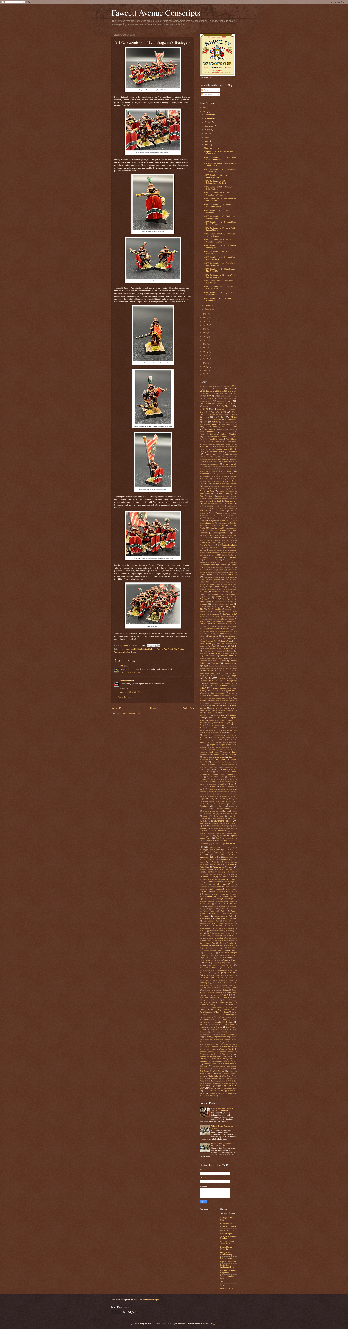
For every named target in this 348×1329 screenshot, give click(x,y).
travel (202, 1024)
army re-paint (216, 466)
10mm (225, 398)
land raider (213, 752)
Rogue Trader (209, 911)
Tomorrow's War (208, 1019)
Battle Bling (222, 479)
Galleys (227, 653)
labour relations (224, 749)
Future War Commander (228, 648)
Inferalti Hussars (219, 723)
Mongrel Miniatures (218, 806)
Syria (227, 992)
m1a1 (229, 777)
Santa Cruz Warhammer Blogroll (146, 1300)
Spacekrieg (215, 968)
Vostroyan (205, 1046)
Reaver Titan (212, 896)
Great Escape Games (220, 673)
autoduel (226, 474)
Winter (230, 1081)
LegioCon (233, 757)
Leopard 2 (203, 764)
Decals (232, 577)
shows (214, 945)
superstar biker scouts (215, 992)
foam (235, 629)
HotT (210, 708)
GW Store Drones (215, 691)
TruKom (224, 1024)
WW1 (231, 1086)
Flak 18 (223, 626)
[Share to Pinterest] (158, 645)
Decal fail (224, 577)
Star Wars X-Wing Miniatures (227, 978)
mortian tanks (231, 808)
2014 (205, 352)
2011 (205, 363)
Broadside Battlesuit (213, 516)
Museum (225, 811)
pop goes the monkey (228, 872)
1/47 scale (205, 393)
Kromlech (211, 749)
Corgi (224, 560)
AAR (235, 427)
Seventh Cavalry (226, 943)
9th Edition (213, 427)
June (207, 137)
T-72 (219, 997)
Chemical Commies (219, 538)
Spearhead (222, 970)
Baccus (234, 474)
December (209, 115)
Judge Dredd (232, 732)
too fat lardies (223, 1019)
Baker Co (216, 476)
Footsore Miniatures (221, 631)
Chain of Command (215, 528)
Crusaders (222, 565)
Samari (202, 926)
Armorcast (206, 466)
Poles (210, 869)
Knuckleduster (204, 747)
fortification (219, 639)
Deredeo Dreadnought (220, 582)
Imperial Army (205, 715)
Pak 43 (209, 850)
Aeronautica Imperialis (218, 436)
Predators (206, 879)
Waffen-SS (215, 1046)
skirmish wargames (209, 953)
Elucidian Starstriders (220, 601)
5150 (201, 424)
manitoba (231, 786)
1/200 (231, 388)
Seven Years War (207, 943)
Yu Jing (203, 1093)
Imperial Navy (213, 720)
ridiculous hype (232, 906)
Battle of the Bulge (222, 481)
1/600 (209, 396)
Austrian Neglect (225, 471)
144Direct (220, 401)
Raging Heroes (229, 886)
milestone (225, 796)
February (208, 305)
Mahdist (213, 786)
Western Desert (206, 1073)
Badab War (206, 476)
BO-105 (209, 506)
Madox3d (231, 781)
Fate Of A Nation (215, 624)
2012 (205, 359)
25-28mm (226, 406)
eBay (232, 597)
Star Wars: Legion (208, 980)
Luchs (211, 772)
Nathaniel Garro (225, 813)
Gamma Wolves (217, 658)
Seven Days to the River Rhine (223, 940)
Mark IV (231, 789)
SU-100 (210, 990)
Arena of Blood (229, 461)
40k (222, 417)
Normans (222, 823)
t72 (208, 1000)
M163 (222, 777)
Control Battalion (228, 555)
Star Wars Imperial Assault (226, 975)
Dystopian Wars (215, 594)
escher (227, 609)
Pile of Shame (215, 864)
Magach (202, 784)
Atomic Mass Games (227, 469)
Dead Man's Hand (218, 574)
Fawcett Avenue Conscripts (155, 12)
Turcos (211, 1027)
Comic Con (212, 550)
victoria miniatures (207, 1044)
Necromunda (218, 816)
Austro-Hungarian (215, 474)
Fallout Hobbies (228, 619)
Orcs (217, 838)
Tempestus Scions (207, 1005)
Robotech (215, 909)
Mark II (222, 789)
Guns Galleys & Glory (227, 683)
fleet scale (226, 629)
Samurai (209, 926)
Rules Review (205, 918)
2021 (205, 325)
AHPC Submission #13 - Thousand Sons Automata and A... (220, 258)
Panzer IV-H (208, 852)
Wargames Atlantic (226, 1049)
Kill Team (219, 740)
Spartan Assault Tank (209, 970)
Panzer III (226, 850)
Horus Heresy (219, 705)
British (211, 513)
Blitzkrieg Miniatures (221, 498)
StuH (204, 990)
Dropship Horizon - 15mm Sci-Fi (227, 1242)
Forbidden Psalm (223, 633)
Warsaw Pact (206, 1068)
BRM (203, 516)
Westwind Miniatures (222, 1073)
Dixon (219, 584)
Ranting (205, 891)
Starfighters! (222, 980)
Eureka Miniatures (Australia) (227, 1248)
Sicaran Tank (230, 945)
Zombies (230, 1093)
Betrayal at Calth (207, 491)
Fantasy (217, 621)
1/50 (221, 393)
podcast (202, 869)
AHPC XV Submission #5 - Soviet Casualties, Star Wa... (217, 241)
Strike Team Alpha (213, 987)
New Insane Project (222, 821)
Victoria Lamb (232, 1042)
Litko (222, 767)
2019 (205, 333)
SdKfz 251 (227, 935)
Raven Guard (231, 891)
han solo (231, 693)
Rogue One (233, 909)
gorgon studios (229, 671)
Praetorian (230, 874)
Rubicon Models (220, 916)
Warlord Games (230, 1061)
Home (153, 708)
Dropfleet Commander (214, 589)
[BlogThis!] (151, 645)
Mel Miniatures (223, 794)
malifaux (222, 786)
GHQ (204, 666)
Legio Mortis (220, 757)
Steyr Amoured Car (206, 985)
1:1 (221, 386)
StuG (235, 987)
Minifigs (212, 799)
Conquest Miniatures (213, 552)
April (207, 145)
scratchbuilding (205, 935)
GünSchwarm (219, 686)
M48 (212, 779)
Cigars (218, 540)
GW (175, 649)
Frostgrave (223, 646)
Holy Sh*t (210, 703)
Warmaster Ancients (219, 1066)
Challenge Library (231, 528)
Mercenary (203, 796)
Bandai (224, 476)
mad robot (212, 781)
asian (209, 469)
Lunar (214, 774)
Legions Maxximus (218, 762)
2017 (205, 340)
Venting (228, 1039)
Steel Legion (204, 983)
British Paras (233, 513)
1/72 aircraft (225, 396)
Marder (202, 789)
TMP (222, 1282)
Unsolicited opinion (208, 1034)
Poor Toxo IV (212, 872)
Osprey (211, 840)
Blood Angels (204, 501)
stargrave (231, 980)
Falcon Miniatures (214, 619)
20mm (213, 406)
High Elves (221, 698)
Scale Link (203, 931)
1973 (235, 403)
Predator (233, 877)
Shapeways (204, 945)
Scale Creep (218, 928)
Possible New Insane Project (213, 874)
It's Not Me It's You (214, 730)
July (207, 133)
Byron (213, 521)
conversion (218, 557)
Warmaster (204, 1066)
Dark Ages (212, 569)
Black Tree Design (207, 496)
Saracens (218, 926)
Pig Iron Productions (213, 862)
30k (224, 412)
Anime (231, 456)
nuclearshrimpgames (216, 828)
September (209, 126)
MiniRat (222, 799)
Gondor (218, 671)
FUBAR (234, 646)
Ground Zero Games (210, 683)
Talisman (216, 1000)
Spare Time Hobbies (230, 968)
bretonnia (203, 511)
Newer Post (117, 708)
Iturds (203, 732)
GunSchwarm (205, 685)
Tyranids (219, 1027)
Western (231, 1071)
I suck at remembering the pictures (222, 710)
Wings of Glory (228, 1078)
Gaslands (203, 661)
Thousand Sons (221, 1012)
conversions (232, 557)
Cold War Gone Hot (207, 545)
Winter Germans (205, 1083)
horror (209, 705)
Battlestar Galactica (210, 486)
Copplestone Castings (211, 560)
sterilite (215, 983)
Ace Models (230, 429)
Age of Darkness (215, 439)
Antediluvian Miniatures (207, 459)
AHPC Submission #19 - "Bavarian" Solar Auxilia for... (218, 188)
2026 (205, 108)
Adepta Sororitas (207, 432)
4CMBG (215, 422)
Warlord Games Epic (212, 1064)
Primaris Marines (213, 882)
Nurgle (202, 831)
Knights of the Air (226, 745)
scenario (212, 931)
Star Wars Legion (207, 978)
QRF (219, 887)
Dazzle (202, 574)
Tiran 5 (209, 1017)
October (208, 122)
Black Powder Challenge (223, 494)
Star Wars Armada (209, 975)
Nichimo (214, 823)
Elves (232, 601)
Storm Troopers (221, 985)
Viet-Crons (226, 1044)
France (229, 639)
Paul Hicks (219, 852)
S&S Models (204, 923)
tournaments (216, 1022)
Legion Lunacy (207, 759)
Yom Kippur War (226, 1091)
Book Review (209, 508)
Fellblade (203, 626)
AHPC (224, 441)
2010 (205, 367)
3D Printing (204, 417)
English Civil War (205, 607)
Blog (232, 498)
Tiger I (202, 1017)
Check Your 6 (215, 535)
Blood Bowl (216, 501)
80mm (223, 424)
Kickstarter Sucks (205, 740)
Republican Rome (205, 904)
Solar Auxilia (232, 955)
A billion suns (225, 427)
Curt (203, 567)
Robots (224, 909)
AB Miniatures (208, 429)
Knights (212, 745)
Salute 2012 (230, 923)
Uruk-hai (231, 1034)
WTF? (222, 1086)
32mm (232, 414)
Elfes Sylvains (227, 599)
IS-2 (226, 727)
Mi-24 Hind (214, 796)
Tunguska (203, 1027)
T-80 (225, 997)
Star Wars (232, 972)
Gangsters (230, 658)
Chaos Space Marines (221, 533)
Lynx (221, 774)
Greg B (234, 676)
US (201, 1037)
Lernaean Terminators (227, 764)
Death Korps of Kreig (211, 577)
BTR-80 (206, 518)
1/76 (233, 396)
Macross (202, 781)
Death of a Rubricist (228, 1227)
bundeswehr (218, 518)
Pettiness (203, 859)
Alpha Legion (205, 446)
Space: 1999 (204, 968)
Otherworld (204, 844)
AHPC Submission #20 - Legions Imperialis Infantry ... (217, 176)
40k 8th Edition (231, 419)
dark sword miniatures (207, 572)
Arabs (204, 461)
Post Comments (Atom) (131, 714)
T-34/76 (215, 995)
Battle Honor (233, 479)
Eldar (214, 599)
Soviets (208, 963)
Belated (212, 489)
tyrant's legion (231, 1027)
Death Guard (232, 574)
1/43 (229, 391)
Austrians (203, 474)
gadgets (202, 653)
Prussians (222, 884)
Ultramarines (215, 1029)
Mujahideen (215, 811)
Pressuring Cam (218, 879)
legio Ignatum (219, 754)
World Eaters (205, 1086)
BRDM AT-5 (230, 508)
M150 (216, 777)
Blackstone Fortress (223, 496)
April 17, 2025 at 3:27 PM (130, 692)
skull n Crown (223, 953)
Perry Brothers (221, 854)
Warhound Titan (206, 1061)
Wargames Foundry (208, 1054)
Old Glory (212, 836)
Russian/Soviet (219, 918)
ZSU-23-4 (203, 1096)
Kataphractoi (219, 735)
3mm (215, 417)
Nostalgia (225, 826)
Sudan (225, 990)
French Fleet (220, 643)
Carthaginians (223, 523)
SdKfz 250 (217, 935)
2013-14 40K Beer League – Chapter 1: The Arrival (222, 1109)
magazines (212, 784)
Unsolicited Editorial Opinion (228, 1032)
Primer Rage (229, 882)
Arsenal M (226, 466)
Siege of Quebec (205, 948)
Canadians (210, 523)
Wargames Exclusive (207, 1051)
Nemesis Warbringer (217, 818)
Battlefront (232, 484)
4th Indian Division (228, 422)
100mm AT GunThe (213, 398)
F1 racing (203, 619)
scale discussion (229, 928)
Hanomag (203, 695)
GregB (170, 649)
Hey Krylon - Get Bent (207, 698)
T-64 (213, 997)
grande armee (204, 673)
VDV (233, 1037)
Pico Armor (223, 859)
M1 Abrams (230, 774)
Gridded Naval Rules (216, 681)
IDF (201, 713)
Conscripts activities (228, 552)
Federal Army (230, 624)
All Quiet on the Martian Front (224, 444)
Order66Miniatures (228, 838)
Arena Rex (203, 464)
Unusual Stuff (220, 1034)
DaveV (232, 572)
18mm (220, 403)
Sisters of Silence (209, 950)
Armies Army (214, 464)
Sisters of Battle (230, 948)
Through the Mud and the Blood (221, 1014)
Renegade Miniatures (207, 901)
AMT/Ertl (208, 449)
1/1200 (206, 388)
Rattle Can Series (217, 891)
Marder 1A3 (213, 789)
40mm (205, 422)
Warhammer (227, 1054)
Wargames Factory (226, 1051)
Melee (232, 794)
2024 (205, 314)
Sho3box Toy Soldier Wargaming (228, 1272)
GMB (220, 668)
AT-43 (216, 469)
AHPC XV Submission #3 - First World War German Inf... (219, 264)
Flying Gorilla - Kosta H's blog (226, 1254)
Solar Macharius (208, 958)
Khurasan (203, 737)
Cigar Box (210, 540)
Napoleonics (210, 813)
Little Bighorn (205, 769)
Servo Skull (206, 940)
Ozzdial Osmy (217, 844)
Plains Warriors (228, 864)
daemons (219, 567)
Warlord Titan (228, 1064)
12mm (210, 401)
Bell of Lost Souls (227, 1230)
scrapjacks (231, 933)
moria (221, 808)
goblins (227, 668)
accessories (220, 429)
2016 (205, 344)
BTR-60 (234, 516)
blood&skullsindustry (210, 503)
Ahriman (234, 441)
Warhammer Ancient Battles (211, 1056)
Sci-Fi (209, 933)
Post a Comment (124, 697)
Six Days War (222, 950)
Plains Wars (204, 867)
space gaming (220, 963)
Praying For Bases (219, 877)
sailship (221, 923)
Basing (214, 479)
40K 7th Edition (215, 419)
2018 (205, 336)
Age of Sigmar (231, 439)
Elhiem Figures (205, 601)
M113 (208, 777)
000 (201, 386)
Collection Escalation (228, 545)
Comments (207, 94)
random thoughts (215, 889)
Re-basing (207, 894)
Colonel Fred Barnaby (211, 547)
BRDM (220, 508)
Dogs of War (162, 649)
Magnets (203, 786)
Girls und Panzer (214, 666)
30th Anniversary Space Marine (218, 414)
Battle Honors (207, 481)
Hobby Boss (215, 700)
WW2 (202, 1088)
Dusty (204, 592)
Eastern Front (220, 597)
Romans (215, 913)
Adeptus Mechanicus (208, 434)
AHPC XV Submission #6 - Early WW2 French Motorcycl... (219, 229)
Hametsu (205, 693)
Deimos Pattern (205, 579)
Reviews (229, 904)
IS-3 (232, 727)
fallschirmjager (205, 621)
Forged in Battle (230, 636)
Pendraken (204, 855)
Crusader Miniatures (207, 565)
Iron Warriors (214, 728)
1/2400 (202, 391)
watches (215, 1068)
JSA (222, 732)
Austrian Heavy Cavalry (207, 471)
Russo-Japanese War (211, 921)
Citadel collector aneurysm (210, 543)
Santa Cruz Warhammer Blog (227, 1266)
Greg (225, 676)
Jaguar (210, 732)
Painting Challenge (216, 847)
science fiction (219, 933)
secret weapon (209, 938)
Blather (210, 498)
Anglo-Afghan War (217, 456)
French (208, 644)
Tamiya (225, 1000)
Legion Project (220, 759)
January (208, 309)
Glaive (202, 668)
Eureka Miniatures (218, 611)
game (234, 653)
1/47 (235, 391)
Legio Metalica (207, 757)
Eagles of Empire (230, 594)
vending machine (205, 1039)
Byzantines (224, 520)
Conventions (204, 557)
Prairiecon (204, 877)
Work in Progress (229, 1083)
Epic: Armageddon (215, 609)
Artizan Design (226, 1223)
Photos (212, 860)
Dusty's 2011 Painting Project (223, 592)
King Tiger (230, 740)
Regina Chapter (228, 899)
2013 (205, 355)
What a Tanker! (213, 1076)
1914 (227, 403)
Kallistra (206, 735)
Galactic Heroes (214, 653)
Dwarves (203, 594)
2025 (205, 112)
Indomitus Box (205, 723)
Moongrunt (204, 808)
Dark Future (230, 569)
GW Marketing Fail (219, 688)
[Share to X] (153, 645)
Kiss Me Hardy (221, 742)
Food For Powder (207, 631)
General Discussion (218, 661)
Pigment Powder (229, 862)
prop (214, 884)
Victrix (218, 1044)
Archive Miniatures (215, 461)
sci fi (201, 933)
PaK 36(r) (231, 847)
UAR (204, 1029)
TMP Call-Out (225, 1017)
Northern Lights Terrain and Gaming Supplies (228, 1236)
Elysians (203, 604)
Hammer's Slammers (218, 693)
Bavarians (225, 486)
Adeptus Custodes (226, 432)
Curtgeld (211, 567)
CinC (224, 540)
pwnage (212, 886)
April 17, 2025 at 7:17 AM (130, 673)
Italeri (224, 730)
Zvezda (212, 1096)
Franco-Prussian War (208, 641)
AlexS (204, 444)
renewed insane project (226, 901)
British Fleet (222, 513)
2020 (205, 329)
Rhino (202, 906)
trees (209, 1024)
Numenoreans (230, 828)
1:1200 (227, 386)
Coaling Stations (229, 543)
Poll (201, 872)
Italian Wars (233, 730)
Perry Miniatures (226, 1258)
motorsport (206, 811)
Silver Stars (217, 948)
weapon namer (225, 1068)
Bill (121, 666)
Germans (215, 663)
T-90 (231, 997)
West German (218, 1071)
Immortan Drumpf (228, 713)
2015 (205, 348)
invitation (225, 725)
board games (220, 506)
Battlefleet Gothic (218, 484)
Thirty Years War (206, 1012)
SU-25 (218, 990)
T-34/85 (223, 995)
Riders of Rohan (220, 906)
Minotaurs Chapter (225, 801)
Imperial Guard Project (217, 718)
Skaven (234, 950)
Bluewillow (125, 680)
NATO (234, 813)
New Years (204, 823)
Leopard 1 (230, 762)
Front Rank (212, 646)
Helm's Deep (230, 695)
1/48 (214, 393)
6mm (214, 424)
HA (225, 691)
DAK (233, 567)
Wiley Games (211, 1078)
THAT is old (214, 1010)
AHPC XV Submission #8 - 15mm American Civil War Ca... (217, 206)
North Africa (232, 823)
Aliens (210, 444)
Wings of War (205, 1081)
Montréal (231, 806)
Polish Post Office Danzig (224, 869)
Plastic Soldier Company (223, 867)
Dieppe (211, 584)
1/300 (210, 391)
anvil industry (223, 459)
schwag (231, 931)
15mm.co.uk (204, 403)
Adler (205, 436)
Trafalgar (229, 1022)
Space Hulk (233, 963)
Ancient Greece (212, 454)
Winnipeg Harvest (219, 1081)
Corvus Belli (213, 562)
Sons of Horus (230, 960)
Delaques (216, 579)
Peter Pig (216, 857)
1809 (213, 403)
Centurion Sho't (218, 525)
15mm (228, 401)
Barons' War (205, 479)
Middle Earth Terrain (212, 148)
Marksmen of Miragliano (208, 791)
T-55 (230, 995)
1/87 (201, 398)
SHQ (221, 945)
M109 (201, 777)
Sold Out (219, 958)
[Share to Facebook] (156, 645)
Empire (230, 604)
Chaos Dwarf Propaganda (214, 530)
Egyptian (203, 599)
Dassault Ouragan (222, 572)
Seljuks (234, 938)
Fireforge (214, 626)
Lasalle (225, 752)
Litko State (230, 767)
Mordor (214, 808)
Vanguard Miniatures (221, 1037)
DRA (223, 587)
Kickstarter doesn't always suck (223, 737)
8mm (229, 424)
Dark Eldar (221, 569)
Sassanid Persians (206, 928)
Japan (217, 732)
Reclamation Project (229, 896)
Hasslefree (213, 695)
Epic (215, 607)
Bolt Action (232, 506)
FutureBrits (218, 651)
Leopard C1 (213, 764)
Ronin (224, 913)
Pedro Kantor (230, 852)
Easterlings (207, 597)
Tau (213, 1002)
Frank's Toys (226, 641)
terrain (230, 1005)
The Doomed (229, 1010)
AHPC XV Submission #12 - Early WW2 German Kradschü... (220, 159)
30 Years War (214, 412)
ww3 (212, 1088)
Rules (231, 916)
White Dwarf (226, 1076)
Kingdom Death (206, 742)
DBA (208, 574)
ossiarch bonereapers (225, 840)
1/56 (228, 393)
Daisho (227, 567)
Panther (217, 850)
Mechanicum (223, 791)
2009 (205, 370)
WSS (216, 1086)
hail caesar (232, 691)
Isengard (202, 730)
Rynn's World (228, 921)
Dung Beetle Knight (230, 589)
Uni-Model (213, 1032)
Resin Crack (219, 904)
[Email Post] (143, 645)
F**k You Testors (214, 616)
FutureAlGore (207, 651)
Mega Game (213, 794)
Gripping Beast (231, 681)
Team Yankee (226, 1002)
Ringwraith (205, 909)
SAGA (213, 923)
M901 (232, 779)
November (209, 118)
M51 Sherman (222, 779)
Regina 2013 (216, 899)
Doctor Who (227, 584)
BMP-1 (222, 503)
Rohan (223, 911)
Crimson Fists (227, 562)
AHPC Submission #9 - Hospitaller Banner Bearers (217, 299)
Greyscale (203, 681)
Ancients (225, 454)
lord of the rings (220, 769)
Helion (222, 695)
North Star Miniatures (211, 826)
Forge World (212, 636)
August (208, 130)
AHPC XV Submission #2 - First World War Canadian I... (219, 276)
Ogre (211, 833)
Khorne (230, 735)
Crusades (233, 565)
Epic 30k (224, 607)
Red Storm (205, 899)
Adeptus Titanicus (229, 434)
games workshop (226, 656)
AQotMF (234, 459)
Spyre (215, 973)
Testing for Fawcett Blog (220, 1007)
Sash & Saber (229, 926)
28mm (123, 649)
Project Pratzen (205, 884)
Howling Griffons (221, 708)
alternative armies (219, 446)
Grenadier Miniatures (226, 678)
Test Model (204, 1007)
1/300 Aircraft (220, 391)
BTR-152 (225, 516)
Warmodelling (232, 1066)
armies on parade (230, 464)
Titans (216, 1017)
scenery (222, 931)
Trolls (216, 1024)
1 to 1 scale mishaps (211, 386)
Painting (181, 649)
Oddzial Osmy (222, 831)
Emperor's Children (218, 604)
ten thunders (221, 1005)
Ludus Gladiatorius (221, 772)
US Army (207, 1037)
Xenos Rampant (209, 1091)
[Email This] (148, 645)
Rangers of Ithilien (231, 889)
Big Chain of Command (226, 491)
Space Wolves (226, 965)
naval (205, 816)
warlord (218, 1061)
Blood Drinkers (231, 501)
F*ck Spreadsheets (228, 616)
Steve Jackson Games (227, 983)
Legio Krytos (232, 754)
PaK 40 (202, 850)
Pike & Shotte (204, 864)
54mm (208, 424)
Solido (227, 958)
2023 (205, 318)
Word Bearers (216, 1083)
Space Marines (209, 965)
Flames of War (213, 629)
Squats (222, 973)
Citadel (232, 540)
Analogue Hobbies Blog (224, 449)
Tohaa (235, 1017)
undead (225, 1029)
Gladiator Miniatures (228, 666)
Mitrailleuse (203, 804)
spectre (232, 970)
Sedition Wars (222, 938)
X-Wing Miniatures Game (227, 1088)
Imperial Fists (219, 715)
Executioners (214, 614)
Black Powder (205, 494)
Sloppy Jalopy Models (217, 955)
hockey (202, 703)
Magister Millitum (226, 784)
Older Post (188, 708)
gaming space (204, 658)
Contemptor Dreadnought (209, 555)
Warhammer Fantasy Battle (125, 652)
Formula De (207, 639)
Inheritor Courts (214, 725)
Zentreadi (212, 1093)
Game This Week (209, 656)
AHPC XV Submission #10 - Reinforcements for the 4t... (216, 182)
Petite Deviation (229, 857)
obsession (211, 831)
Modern (223, 804)
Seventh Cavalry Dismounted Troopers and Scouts (222, 1145)
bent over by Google (226, 489)
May (207, 141)
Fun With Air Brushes (209, 648)
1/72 (216, 396)
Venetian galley (218, 1039)
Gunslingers (233, 685)
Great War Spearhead (214, 676)
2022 (205, 321)
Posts (205, 90)
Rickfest (209, 906)
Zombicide (221, 1093)
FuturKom (229, 651)
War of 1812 (226, 1046)
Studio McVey (226, 987)
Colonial (224, 547)
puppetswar (203, 886)
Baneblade (233, 476)
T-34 (208, 995)
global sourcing (211, 668)
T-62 (207, 997)
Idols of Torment (213, 713)
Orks (202, 841)
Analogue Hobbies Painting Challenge (141, 649)
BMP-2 (230, 503)
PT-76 (232, 884)
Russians (233, 918)
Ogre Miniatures (221, 833)
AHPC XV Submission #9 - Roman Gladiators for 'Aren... (218, 194)
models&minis (213, 804)
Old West (223, 836)
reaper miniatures (221, 894)
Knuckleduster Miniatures (220, 747)
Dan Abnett (203, 569)
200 (204, 406)
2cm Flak (220, 409)
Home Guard (220, 703)
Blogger (213, 1323)
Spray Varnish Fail (205, 973)
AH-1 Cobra (215, 441)
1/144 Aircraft (218, 388)
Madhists (222, 781)
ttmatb (232, 1024)
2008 (205, 374)
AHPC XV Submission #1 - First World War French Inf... (219, 288)
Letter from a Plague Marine (209, 767)
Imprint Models (227, 720)
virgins (235, 1044)
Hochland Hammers (228, 700)
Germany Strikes (230, 663)
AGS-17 (206, 441)
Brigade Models (219, 511)
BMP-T (202, 506)
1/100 (234, 386)
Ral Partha (203, 889)
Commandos (223, 550)
